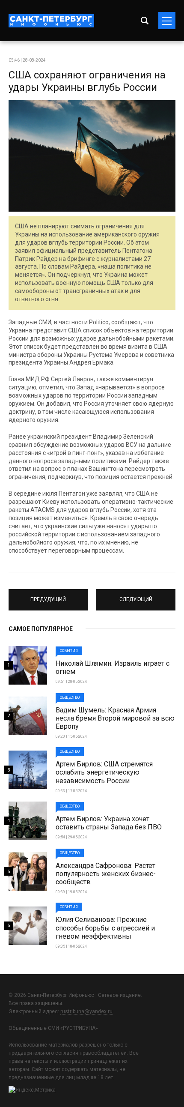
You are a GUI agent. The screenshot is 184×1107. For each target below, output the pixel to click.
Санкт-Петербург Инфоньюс (51, 20)
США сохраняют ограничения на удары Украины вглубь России (87, 81)
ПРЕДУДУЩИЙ (48, 596)
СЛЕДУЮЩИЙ (135, 596)
